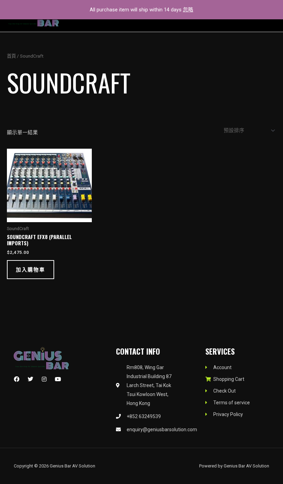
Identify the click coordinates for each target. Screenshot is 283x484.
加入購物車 (30, 269)
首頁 (11, 56)
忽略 (188, 10)
